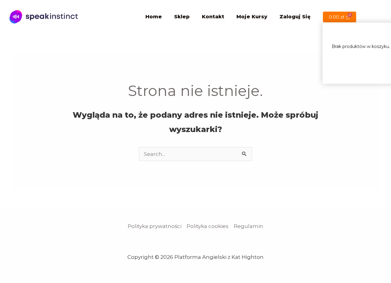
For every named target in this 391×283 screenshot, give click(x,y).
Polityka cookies (207, 226)
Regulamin (248, 226)
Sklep (182, 17)
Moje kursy (251, 17)
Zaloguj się (295, 17)
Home (153, 17)
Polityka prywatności (154, 226)
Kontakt (213, 17)
